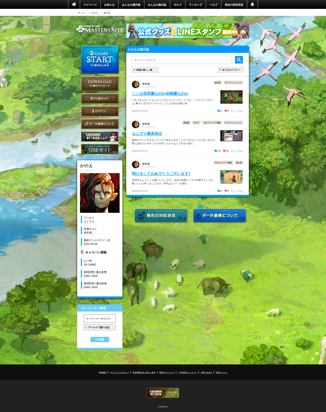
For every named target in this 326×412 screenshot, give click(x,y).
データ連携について (100, 124)
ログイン (100, 111)
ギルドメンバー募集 (212, 122)
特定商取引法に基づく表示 (144, 372)
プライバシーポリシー (119, 372)
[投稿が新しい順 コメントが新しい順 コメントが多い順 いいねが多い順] (145, 70)
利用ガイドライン (166, 372)
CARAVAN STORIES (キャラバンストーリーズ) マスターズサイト (99, 30)
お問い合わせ (206, 372)
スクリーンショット (233, 82)
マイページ (90, 4)
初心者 (239, 162)
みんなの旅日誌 (157, 4)
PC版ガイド (100, 98)
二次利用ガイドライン (187, 372)
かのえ (94, 12)
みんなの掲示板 (131, 4)
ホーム (81, 12)
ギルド (178, 4)
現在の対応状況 (234, 4)
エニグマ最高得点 (147, 133)
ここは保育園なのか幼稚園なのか (160, 93)
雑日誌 (218, 82)
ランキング (195, 4)
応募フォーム (221, 372)
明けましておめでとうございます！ (161, 173)
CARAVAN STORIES (163, 393)
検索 (101, 339)
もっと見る (237, 111)
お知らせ (109, 4)
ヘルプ (214, 4)
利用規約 (102, 372)
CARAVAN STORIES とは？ (100, 136)
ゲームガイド (100, 149)
